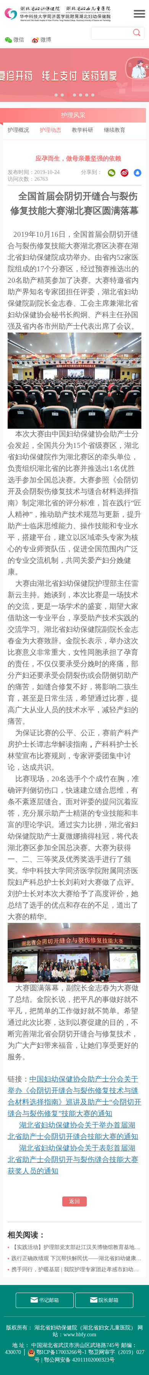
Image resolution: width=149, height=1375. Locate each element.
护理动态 (50, 130)
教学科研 (82, 130)
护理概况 (18, 130)
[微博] (124, 173)
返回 (74, 1201)
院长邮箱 (107, 1300)
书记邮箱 (48, 1300)
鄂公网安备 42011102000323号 (79, 1360)
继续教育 (114, 130)
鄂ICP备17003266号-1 (61, 1352)
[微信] (111, 173)
